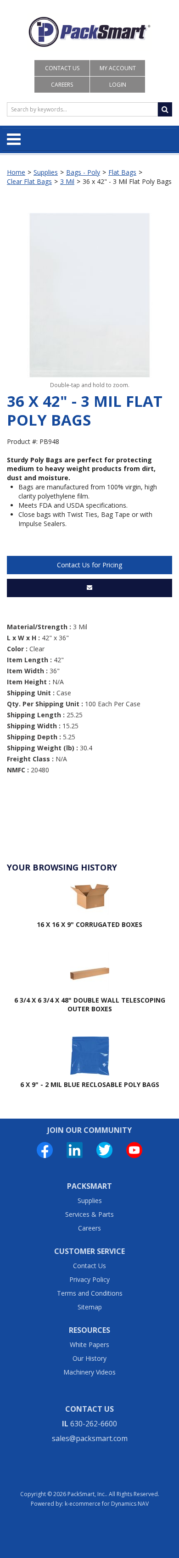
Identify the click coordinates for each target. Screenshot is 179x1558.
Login (117, 85)
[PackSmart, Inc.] (89, 32)
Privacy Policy (89, 1279)
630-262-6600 (93, 1424)
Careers (62, 85)
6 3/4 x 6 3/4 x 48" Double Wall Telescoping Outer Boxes (89, 1005)
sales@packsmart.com (90, 1438)
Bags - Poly (83, 172)
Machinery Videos (89, 1372)
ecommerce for (109, 1504)
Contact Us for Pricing (89, 564)
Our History (89, 1358)
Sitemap (90, 1307)
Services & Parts (89, 1214)
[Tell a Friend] (89, 588)
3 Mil (67, 181)
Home (16, 172)
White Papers (89, 1344)
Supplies (46, 172)
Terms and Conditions (90, 1293)
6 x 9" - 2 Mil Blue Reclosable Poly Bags (89, 1084)
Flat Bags (122, 172)
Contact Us (62, 68)
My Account (118, 68)
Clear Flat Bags (29, 181)
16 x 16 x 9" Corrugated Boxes (89, 924)
